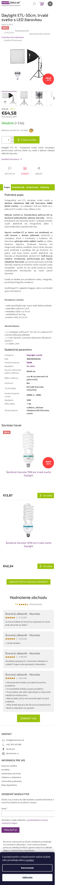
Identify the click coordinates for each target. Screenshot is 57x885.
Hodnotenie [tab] (32, 187)
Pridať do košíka (28, 139)
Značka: (13, 40)
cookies (30, 860)
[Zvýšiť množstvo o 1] (12, 138)
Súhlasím (27, 877)
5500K (29, 362)
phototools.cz (12, 753)
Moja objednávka (9, 785)
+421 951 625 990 (13, 744)
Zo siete (31, 366)
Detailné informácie (10, 159)
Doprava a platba (9, 765)
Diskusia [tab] (45, 187)
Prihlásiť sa (10, 830)
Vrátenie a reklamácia (11, 777)
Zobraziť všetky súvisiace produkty (28, 582)
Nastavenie (27, 868)
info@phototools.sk (15, 740)
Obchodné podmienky (12, 781)
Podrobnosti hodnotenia (13, 37)
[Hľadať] (34, 4)
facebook (10, 749)
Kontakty (6, 769)
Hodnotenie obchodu (28, 597)
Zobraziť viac (28, 718)
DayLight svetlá (34, 355)
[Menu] (50, 4)
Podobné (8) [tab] (18, 187)
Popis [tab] (7, 187)
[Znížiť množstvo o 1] (12, 141)
